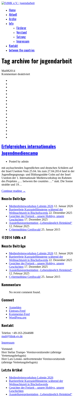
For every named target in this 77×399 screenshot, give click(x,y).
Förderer (21, 28)
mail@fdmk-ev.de (12, 336)
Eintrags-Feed (17, 310)
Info (11, 23)
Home (12, 10)
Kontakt (13, 46)
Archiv (12, 19)
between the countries (22, 50)
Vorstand (21, 32)
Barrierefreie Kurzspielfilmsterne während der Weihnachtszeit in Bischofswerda (36, 211)
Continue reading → (13, 190)
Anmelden (15, 307)
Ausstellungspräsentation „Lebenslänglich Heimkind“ (40, 222)
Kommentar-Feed (19, 314)
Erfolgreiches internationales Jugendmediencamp (28, 149)
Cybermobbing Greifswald (25, 229)
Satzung (21, 37)
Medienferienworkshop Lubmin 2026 (31, 206)
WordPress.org (17, 317)
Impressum (22, 41)
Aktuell (13, 14)
